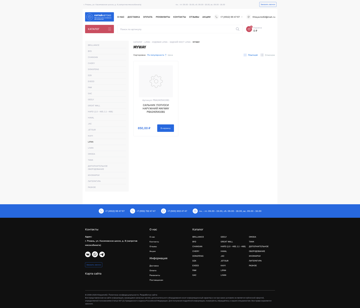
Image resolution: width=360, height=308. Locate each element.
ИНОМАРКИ (94, 175)
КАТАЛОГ (93, 29)
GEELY (91, 99)
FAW (90, 87)
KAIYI (90, 136)
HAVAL (91, 117)
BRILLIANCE (93, 45)
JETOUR (92, 129)
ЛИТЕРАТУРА (94, 181)
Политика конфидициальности (124, 295)
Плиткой (253, 55)
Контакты (179, 16)
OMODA (91, 154)
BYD (90, 51)
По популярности (155, 55)
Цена (170, 55)
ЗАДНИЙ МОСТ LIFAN (180, 42)
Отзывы (194, 16)
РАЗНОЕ (92, 187)
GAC (90, 93)
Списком (270, 55)
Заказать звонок (268, 4)
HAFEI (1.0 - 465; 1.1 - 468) (100, 111)
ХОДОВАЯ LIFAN (159, 42)
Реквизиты (163, 16)
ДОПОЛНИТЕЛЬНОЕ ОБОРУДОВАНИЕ (98, 167)
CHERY (91, 63)
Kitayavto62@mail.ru (264, 16)
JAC (90, 123)
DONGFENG (93, 69)
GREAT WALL (94, 105)
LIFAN (90, 142)
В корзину (166, 128)
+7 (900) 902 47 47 (177, 211)
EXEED (91, 81)
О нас (120, 16)
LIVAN (91, 148)
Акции (206, 16)
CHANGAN (93, 57)
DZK (90, 75)
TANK (90, 160)
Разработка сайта (148, 295)
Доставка (134, 16)
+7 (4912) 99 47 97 (230, 16)
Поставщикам (156, 280)
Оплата (147, 16)
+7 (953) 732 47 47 (146, 211)
